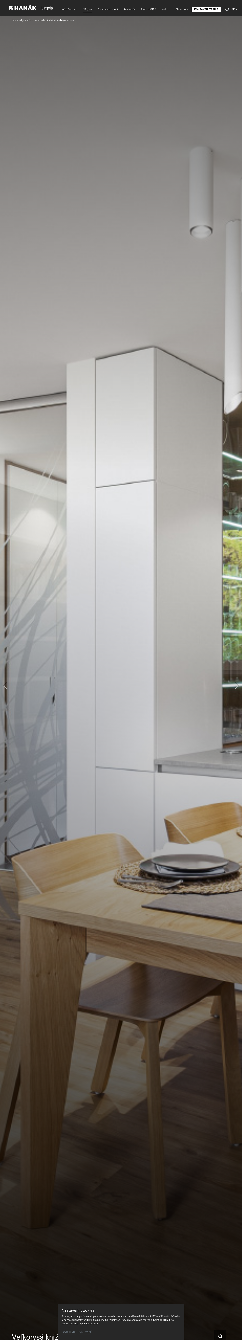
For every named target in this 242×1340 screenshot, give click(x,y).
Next (237, 686)
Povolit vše (69, 1332)
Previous (5, 686)
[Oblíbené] (227, 9)
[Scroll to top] (235, 1333)
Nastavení (85, 1332)
